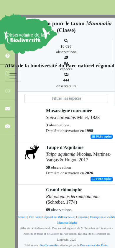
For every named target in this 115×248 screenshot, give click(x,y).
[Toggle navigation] (13, 76)
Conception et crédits (102, 217)
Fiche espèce (103, 136)
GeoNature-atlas (49, 245)
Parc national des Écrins (94, 245)
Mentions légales (67, 222)
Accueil (22, 217)
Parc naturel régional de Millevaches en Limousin (58, 217)
